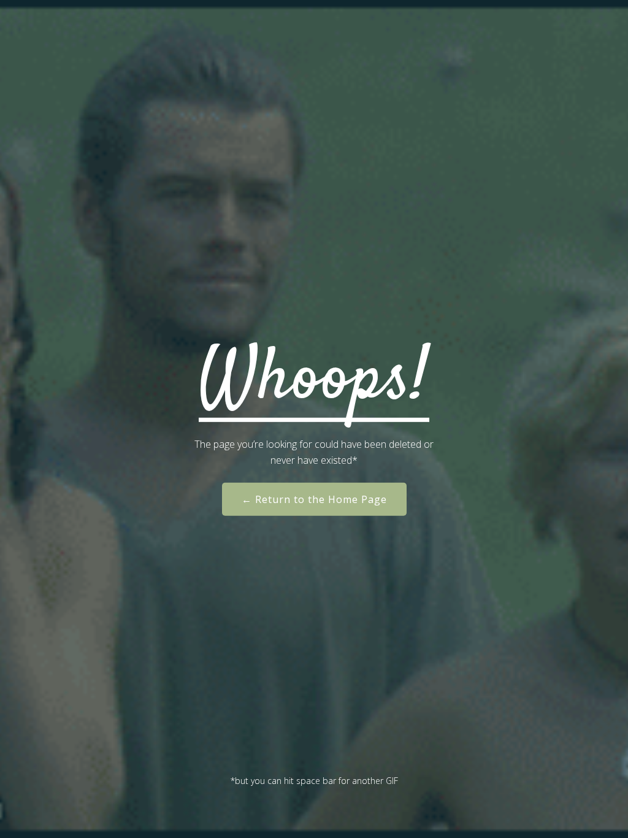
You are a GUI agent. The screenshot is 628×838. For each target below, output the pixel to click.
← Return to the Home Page (314, 499)
